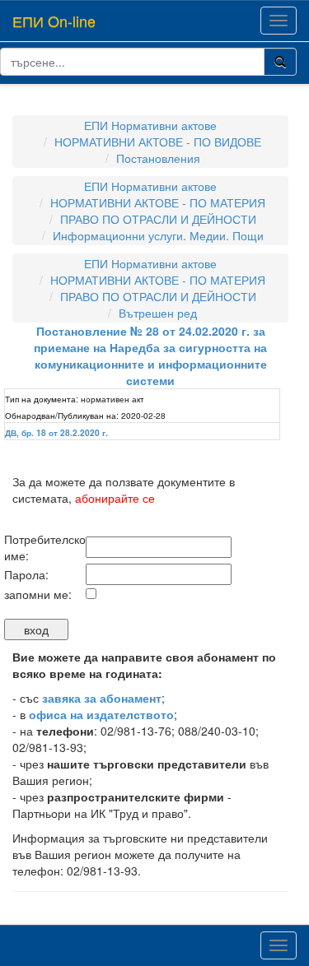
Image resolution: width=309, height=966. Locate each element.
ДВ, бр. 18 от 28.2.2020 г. (56, 433)
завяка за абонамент (102, 698)
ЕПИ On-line (54, 20)
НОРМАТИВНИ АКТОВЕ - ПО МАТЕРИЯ (157, 202)
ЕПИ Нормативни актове (150, 125)
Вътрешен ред (158, 312)
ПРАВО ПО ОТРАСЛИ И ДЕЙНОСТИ (158, 219)
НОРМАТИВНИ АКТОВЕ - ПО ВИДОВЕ (157, 141)
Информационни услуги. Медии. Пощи (158, 235)
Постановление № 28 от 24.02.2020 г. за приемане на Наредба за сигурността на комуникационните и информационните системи (150, 355)
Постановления (158, 158)
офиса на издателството (101, 714)
